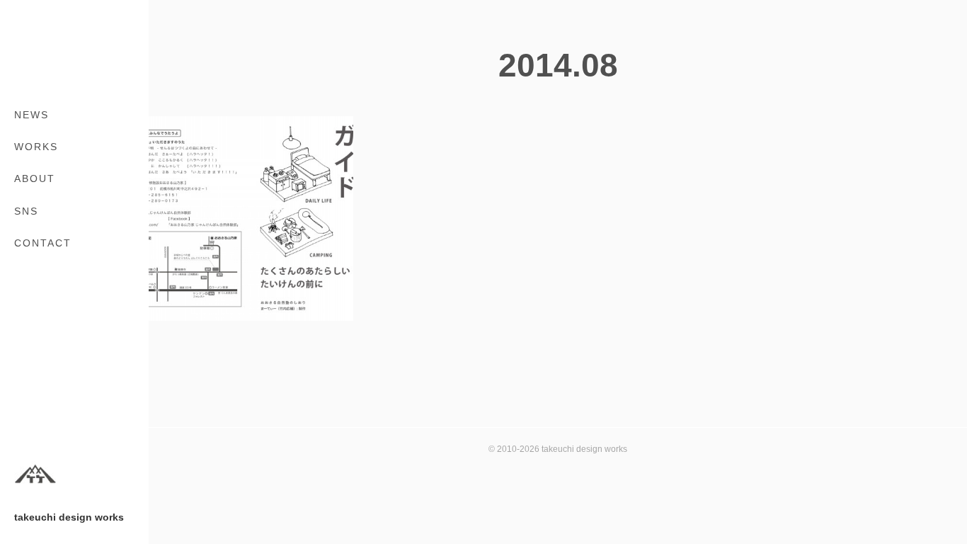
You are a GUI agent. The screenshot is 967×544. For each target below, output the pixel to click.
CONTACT (42, 243)
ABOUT (34, 178)
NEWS (31, 114)
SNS (26, 211)
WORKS (36, 146)
